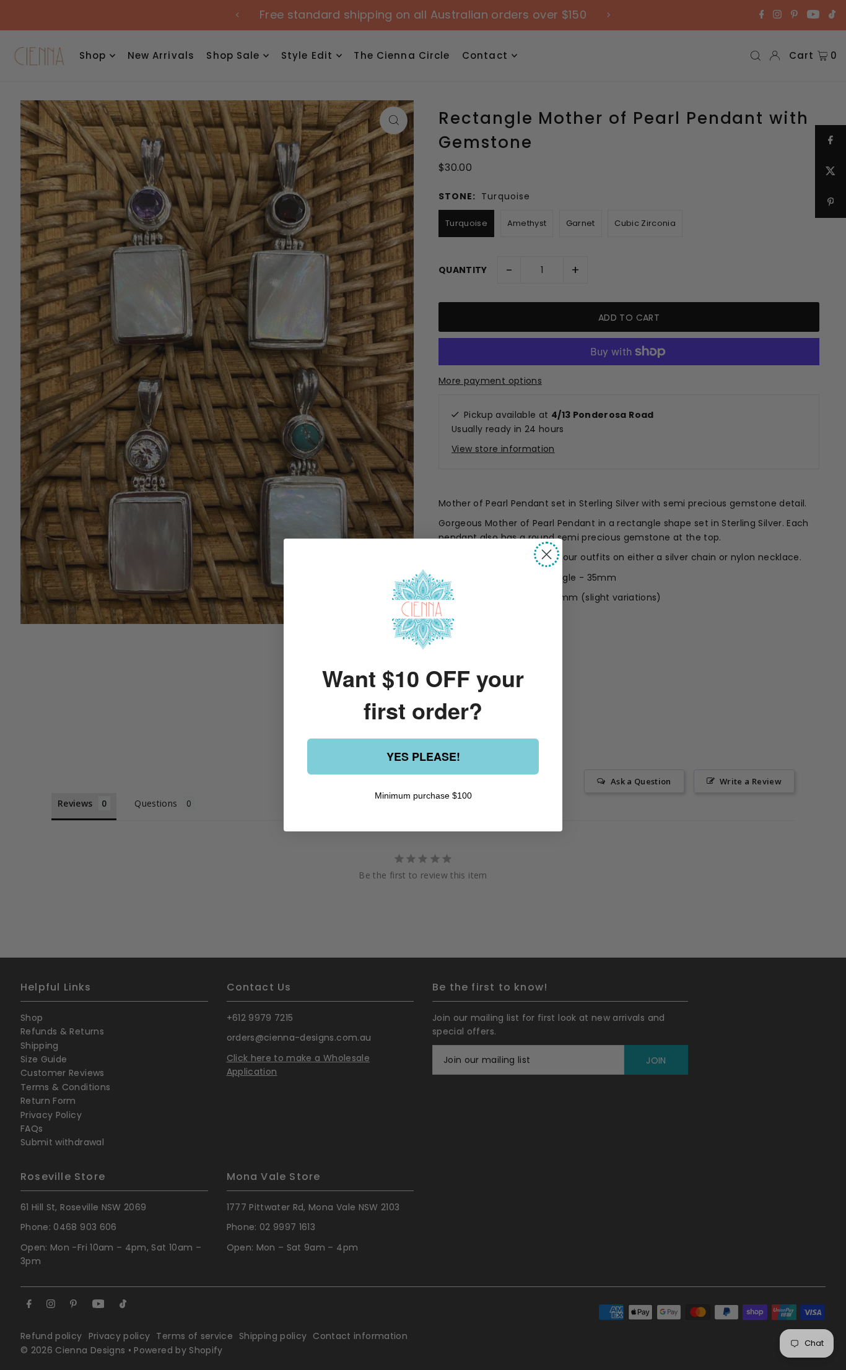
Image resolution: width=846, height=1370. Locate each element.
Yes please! (423, 756)
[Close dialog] (546, 554)
